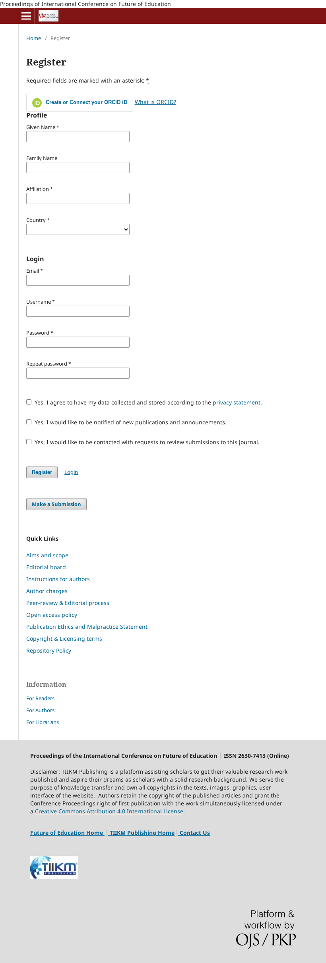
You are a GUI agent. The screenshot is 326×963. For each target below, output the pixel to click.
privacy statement (236, 402)
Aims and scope (47, 555)
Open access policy (51, 614)
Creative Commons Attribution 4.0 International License (109, 811)
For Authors (40, 710)
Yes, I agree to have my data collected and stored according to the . (147, 402)
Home (33, 38)
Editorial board (46, 567)
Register (42, 472)
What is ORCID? (155, 102)
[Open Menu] (26, 16)
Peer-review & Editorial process (67, 603)
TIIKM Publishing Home (142, 832)
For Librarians (42, 722)
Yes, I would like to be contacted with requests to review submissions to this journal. (146, 442)
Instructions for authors (58, 579)
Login (71, 472)
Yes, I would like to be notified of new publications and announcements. (130, 422)
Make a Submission (56, 504)
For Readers (40, 698)
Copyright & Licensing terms (64, 638)
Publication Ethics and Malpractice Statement (86, 626)
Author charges (47, 591)
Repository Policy (48, 650)
